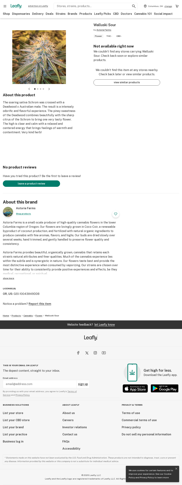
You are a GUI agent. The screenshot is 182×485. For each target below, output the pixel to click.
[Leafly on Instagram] (95, 353)
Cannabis (28, 315)
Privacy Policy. (22, 395)
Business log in (13, 441)
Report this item (40, 303)
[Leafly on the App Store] (135, 388)
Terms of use (131, 413)
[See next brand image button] (49, 89)
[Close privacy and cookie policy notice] (176, 468)
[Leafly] (16, 6)
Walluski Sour (52, 315)
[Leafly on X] (86, 353)
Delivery (38, 13)
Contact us (69, 434)
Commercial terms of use (139, 420)
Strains (61, 13)
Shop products (23, 213)
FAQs (65, 441)
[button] (35, 89)
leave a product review (31, 183)
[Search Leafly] (133, 6)
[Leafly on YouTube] (104, 353)
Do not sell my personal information (146, 434)
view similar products (127, 82)
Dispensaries (21, 13)
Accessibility (71, 448)
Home (6, 315)
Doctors (126, 13)
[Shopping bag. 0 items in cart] (177, 6)
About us (68, 413)
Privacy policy (131, 427)
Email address (10, 378)
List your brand (13, 427)
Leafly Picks (102, 13)
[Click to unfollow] (115, 214)
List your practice (15, 434)
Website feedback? (91, 324)
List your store (13, 413)
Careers (68, 420)
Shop (6, 13)
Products (85, 13)
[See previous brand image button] (29, 89)
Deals (49, 13)
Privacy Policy (147, 477)
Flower (38, 315)
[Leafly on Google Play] (164, 388)
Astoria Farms (104, 30)
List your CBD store (16, 420)
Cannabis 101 (143, 13)
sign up (83, 384)
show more (8, 278)
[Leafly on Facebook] (78, 353)
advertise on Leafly (38, 6)
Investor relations (74, 427)
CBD (116, 13)
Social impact (163, 13)
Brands (72, 13)
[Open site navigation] (5, 6)
